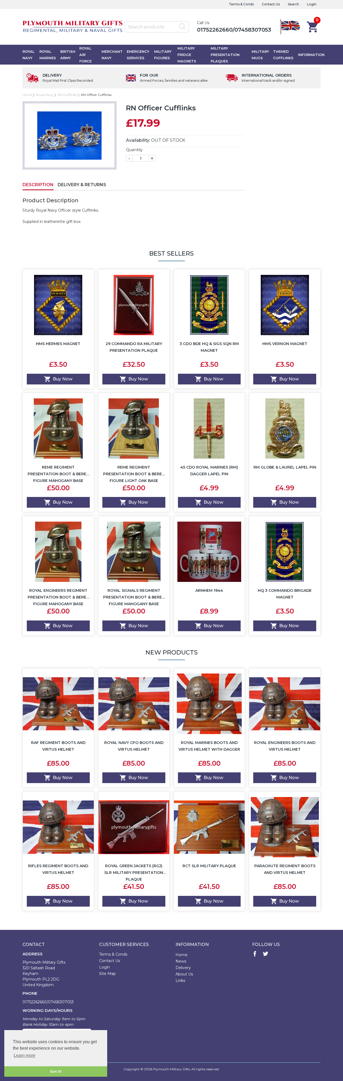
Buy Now (62, 378)
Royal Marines (47, 54)
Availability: (138, 140)
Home (27, 95)
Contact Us (271, 4)
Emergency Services (138, 54)
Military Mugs (260, 54)
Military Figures (163, 54)
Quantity (134, 149)
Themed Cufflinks (283, 54)
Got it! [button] (56, 1071)
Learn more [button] (24, 1055)
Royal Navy (29, 54)
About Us (184, 974)
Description (38, 184)
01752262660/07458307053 (234, 30)
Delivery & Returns (82, 184)
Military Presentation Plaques (225, 54)
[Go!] (182, 26)
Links (180, 980)
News (181, 961)
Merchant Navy (112, 54)
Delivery (183, 967)
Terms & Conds (241, 4)
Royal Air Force (85, 54)
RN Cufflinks (67, 95)
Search (293, 4)
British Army (67, 54)
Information (311, 55)
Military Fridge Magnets (186, 54)
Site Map (107, 973)
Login (311, 4)
